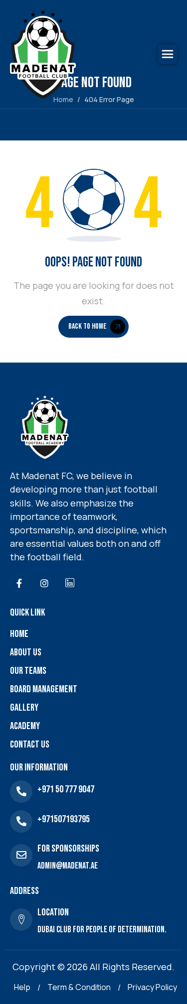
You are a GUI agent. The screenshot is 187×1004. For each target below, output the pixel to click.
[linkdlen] (70, 583)
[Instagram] (44, 583)
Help (22, 987)
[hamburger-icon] (167, 54)
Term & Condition (79, 987)
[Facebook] (19, 583)
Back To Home (87, 326)
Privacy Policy (152, 987)
